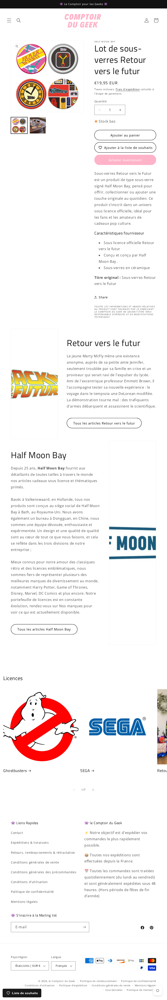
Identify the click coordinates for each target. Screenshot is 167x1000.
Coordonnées (114, 990)
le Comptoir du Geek (62, 981)
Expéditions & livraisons (30, 842)
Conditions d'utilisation (29, 882)
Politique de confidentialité (32, 892)
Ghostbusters (15, 770)
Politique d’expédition (73, 985)
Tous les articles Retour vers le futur (104, 423)
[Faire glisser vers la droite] (93, 790)
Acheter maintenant (125, 160)
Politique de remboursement (98, 981)
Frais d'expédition (128, 89)
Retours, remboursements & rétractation (43, 852)
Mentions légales (24, 902)
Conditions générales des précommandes (43, 872)
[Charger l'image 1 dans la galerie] (19, 125)
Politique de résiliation (141, 990)
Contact (17, 833)
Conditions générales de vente (35, 862)
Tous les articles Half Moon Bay (44, 629)
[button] (9, 20)
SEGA (85, 770)
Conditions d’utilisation (40, 985)
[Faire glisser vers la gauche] (74, 790)
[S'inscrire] (84, 927)
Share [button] (103, 297)
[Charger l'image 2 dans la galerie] (38, 125)
